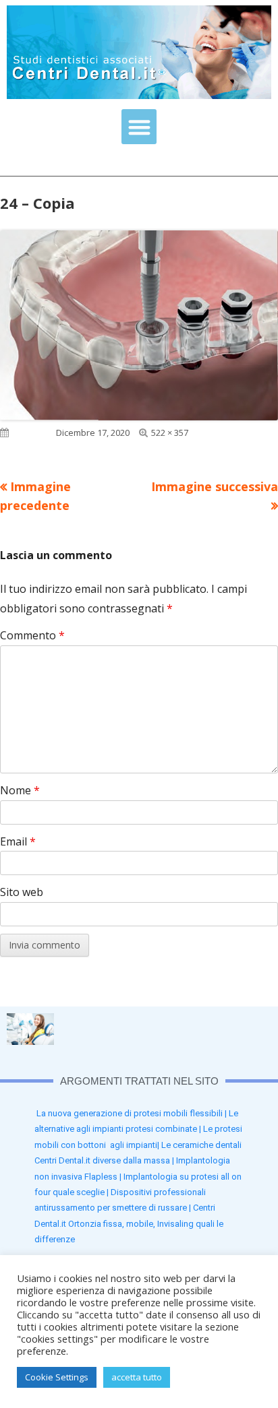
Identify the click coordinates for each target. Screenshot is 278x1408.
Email (18, 841)
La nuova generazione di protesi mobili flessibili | (132, 1113)
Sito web (21, 892)
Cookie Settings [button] (56, 1377)
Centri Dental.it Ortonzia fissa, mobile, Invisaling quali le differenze (128, 1223)
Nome (20, 790)
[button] (139, 127)
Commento (32, 635)
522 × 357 (169, 432)
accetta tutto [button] (136, 1377)
